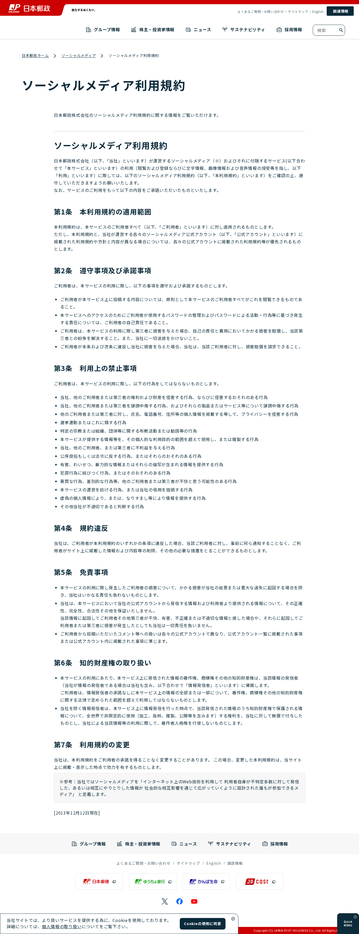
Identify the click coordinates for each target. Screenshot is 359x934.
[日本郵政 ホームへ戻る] (29, 8)
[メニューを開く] (355, 917)
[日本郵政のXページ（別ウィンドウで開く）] (165, 901)
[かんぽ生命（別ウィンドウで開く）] (206, 881)
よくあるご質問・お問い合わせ (261, 11)
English (318, 11)
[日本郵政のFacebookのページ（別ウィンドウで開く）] (179, 901)
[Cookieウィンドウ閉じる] (233, 919)
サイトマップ (298, 11)
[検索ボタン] (341, 30)
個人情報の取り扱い (61, 926)
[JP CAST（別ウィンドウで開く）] (260, 881)
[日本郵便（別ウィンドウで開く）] (99, 881)
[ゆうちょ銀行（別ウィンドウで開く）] (152, 881)
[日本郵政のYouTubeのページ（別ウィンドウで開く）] (194, 901)
